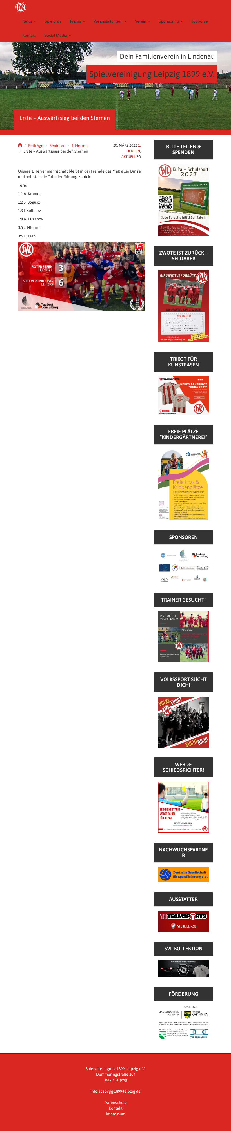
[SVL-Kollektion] (183, 968)
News (27, 21)
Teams (75, 21)
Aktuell (128, 156)
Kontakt (29, 35)
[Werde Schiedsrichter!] (183, 807)
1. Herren (80, 145)
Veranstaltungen (109, 21)
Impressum (115, 1114)
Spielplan (53, 21)
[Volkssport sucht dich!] (183, 721)
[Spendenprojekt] (183, 199)
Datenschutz (115, 1102)
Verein (141, 21)
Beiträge (35, 145)
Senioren (57, 145)
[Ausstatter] (183, 921)
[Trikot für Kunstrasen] (183, 395)
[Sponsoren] (183, 565)
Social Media (56, 35)
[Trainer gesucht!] (183, 636)
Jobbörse (199, 21)
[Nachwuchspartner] (183, 874)
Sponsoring (169, 21)
